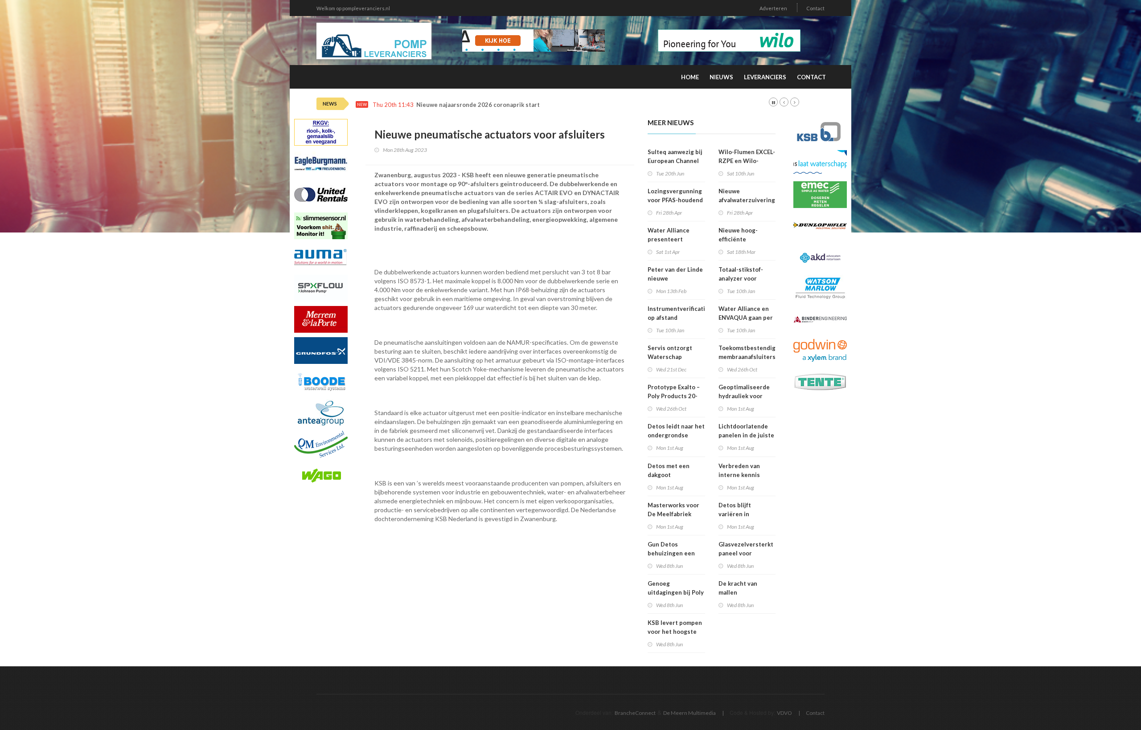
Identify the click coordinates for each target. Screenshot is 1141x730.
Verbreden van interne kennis (739, 470)
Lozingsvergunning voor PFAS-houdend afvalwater (675, 200)
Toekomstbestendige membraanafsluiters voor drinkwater (748, 356)
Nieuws (721, 77)
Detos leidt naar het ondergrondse (676, 431)
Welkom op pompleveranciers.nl (353, 8)
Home (690, 77)
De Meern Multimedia (689, 713)
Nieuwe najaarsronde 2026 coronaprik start (478, 105)
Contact (815, 8)
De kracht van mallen (737, 588)
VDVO (784, 713)
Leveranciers (765, 77)
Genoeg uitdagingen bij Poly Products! (676, 592)
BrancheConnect (635, 713)
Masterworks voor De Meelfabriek (673, 510)
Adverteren (773, 8)
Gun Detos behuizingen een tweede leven (671, 553)
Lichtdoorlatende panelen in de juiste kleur (746, 435)
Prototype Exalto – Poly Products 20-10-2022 (674, 395)
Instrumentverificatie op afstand (678, 313)
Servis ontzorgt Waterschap (670, 352)
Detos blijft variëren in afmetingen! (735, 514)
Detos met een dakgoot (669, 470)
